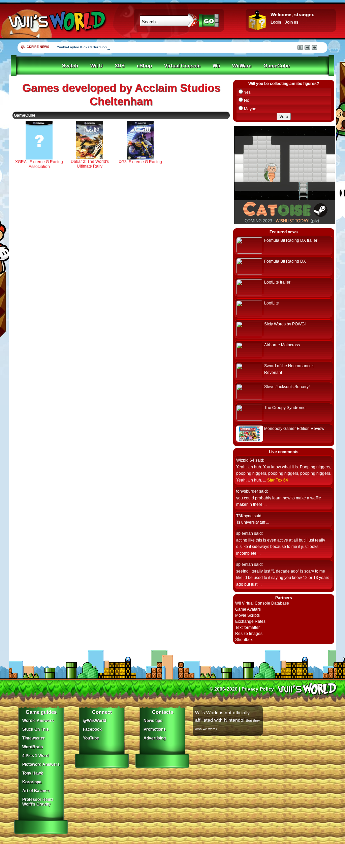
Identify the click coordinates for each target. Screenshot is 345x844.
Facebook (92, 729)
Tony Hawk (32, 773)
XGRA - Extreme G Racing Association (39, 164)
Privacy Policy (258, 689)
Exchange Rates (250, 621)
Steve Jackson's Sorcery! (287, 386)
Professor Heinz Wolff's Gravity (37, 802)
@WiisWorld (94, 720)
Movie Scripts (247, 615)
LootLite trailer (277, 282)
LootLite (271, 303)
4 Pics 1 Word (35, 755)
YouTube (91, 738)
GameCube (276, 65)
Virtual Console (182, 65)
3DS (120, 65)
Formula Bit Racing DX (285, 261)
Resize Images (248, 633)
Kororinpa (31, 782)
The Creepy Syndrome (285, 407)
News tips (153, 720)
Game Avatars (248, 609)
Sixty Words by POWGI (285, 324)
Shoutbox (244, 639)
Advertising (155, 738)
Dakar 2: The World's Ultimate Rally (90, 164)
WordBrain (32, 747)
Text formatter (247, 627)
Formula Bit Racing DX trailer (290, 240)
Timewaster (33, 738)
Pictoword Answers (41, 764)
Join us (292, 22)
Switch (70, 65)
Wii (216, 65)
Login (276, 22)
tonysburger (247, 491)
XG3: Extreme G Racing (140, 161)
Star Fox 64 (277, 480)
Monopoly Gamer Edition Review (294, 428)
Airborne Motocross (282, 345)
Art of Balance (36, 790)
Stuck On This (35, 729)
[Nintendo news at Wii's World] (56, 21)
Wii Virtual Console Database (262, 603)
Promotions (155, 729)
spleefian (244, 533)
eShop (144, 65)
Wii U (96, 65)
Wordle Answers (38, 720)
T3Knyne (244, 516)
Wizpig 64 (245, 460)
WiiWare (241, 65)
